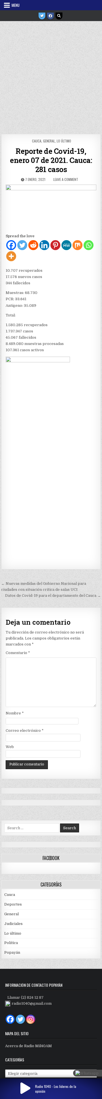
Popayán (12, 952)
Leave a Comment (65, 179)
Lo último (64, 140)
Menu (16, 5)
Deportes (13, 904)
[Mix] (77, 245)
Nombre (15, 713)
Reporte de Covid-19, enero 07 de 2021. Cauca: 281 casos (51, 160)
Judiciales (13, 924)
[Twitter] (42, 16)
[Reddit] (33, 245)
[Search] (59, 16)
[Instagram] (30, 1019)
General (49, 140)
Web (10, 747)
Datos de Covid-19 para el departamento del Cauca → (53, 595)
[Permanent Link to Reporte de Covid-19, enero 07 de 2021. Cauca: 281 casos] (51, 207)
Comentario (18, 653)
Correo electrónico (25, 730)
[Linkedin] (44, 245)
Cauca (36, 140)
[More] (11, 256)
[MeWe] (66, 245)
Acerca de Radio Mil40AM (28, 1046)
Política (11, 943)
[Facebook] (50, 16)
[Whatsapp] (89, 245)
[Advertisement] (51, 75)
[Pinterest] (55, 245)
